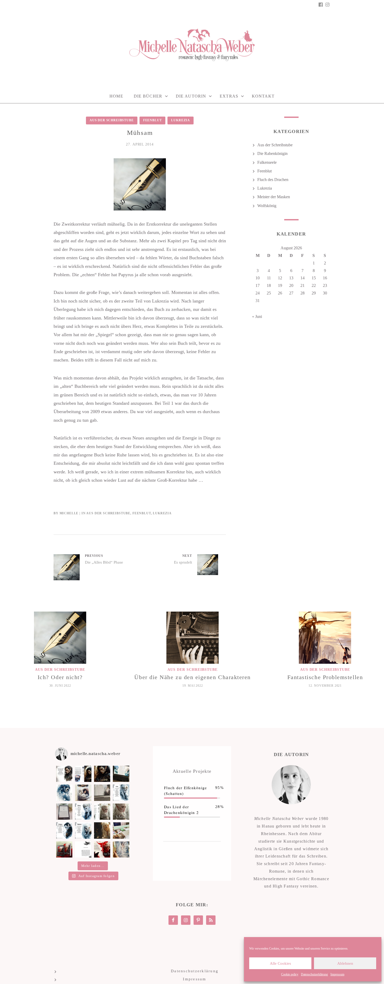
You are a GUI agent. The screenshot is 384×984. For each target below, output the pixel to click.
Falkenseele (267, 162)
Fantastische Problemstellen (325, 677)
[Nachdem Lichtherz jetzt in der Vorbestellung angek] (102, 812)
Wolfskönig (266, 205)
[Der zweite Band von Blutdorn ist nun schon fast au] (83, 830)
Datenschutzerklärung (314, 974)
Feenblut (152, 120)
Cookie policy (289, 974)
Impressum (337, 974)
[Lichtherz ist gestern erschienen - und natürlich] (64, 812)
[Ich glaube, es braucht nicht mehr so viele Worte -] (102, 774)
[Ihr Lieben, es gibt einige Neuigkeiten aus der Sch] (102, 849)
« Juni (257, 316)
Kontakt (263, 96)
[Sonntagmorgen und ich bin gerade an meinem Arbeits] (121, 774)
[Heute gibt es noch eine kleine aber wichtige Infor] (83, 849)
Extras (229, 96)
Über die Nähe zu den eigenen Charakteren (192, 677)
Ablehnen (345, 963)
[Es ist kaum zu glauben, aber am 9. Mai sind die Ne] (121, 849)
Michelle (69, 513)
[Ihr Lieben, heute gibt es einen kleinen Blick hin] (83, 792)
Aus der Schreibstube (112, 120)
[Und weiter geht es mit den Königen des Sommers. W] (64, 830)
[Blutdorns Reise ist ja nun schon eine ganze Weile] (102, 792)
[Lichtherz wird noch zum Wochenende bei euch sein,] (83, 812)
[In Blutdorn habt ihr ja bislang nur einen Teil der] (121, 792)
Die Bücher (148, 96)
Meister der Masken (273, 197)
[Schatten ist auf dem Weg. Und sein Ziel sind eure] (64, 792)
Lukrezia (180, 120)
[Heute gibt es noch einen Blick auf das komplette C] (83, 774)
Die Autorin (191, 96)
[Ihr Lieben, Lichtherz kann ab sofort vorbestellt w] (121, 812)
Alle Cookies (280, 963)
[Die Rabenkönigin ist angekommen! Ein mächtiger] (64, 849)
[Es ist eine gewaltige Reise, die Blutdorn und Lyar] (121, 830)
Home (116, 96)
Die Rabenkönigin (272, 153)
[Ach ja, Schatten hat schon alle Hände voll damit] (64, 774)
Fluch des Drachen (272, 179)
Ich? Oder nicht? (60, 677)
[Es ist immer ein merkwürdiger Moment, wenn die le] (102, 830)
